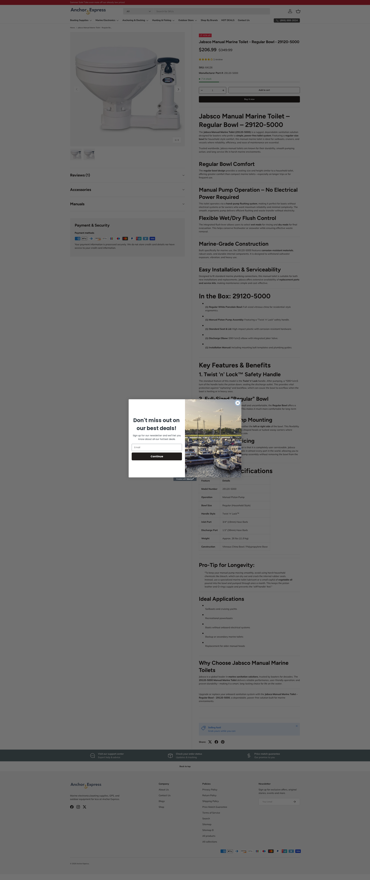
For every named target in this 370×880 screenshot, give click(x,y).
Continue (157, 456)
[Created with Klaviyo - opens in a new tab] (185, 479)
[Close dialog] (237, 402)
